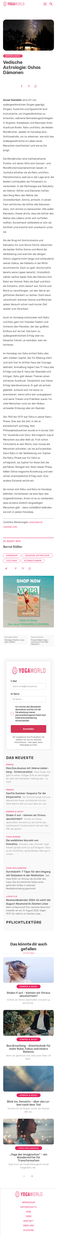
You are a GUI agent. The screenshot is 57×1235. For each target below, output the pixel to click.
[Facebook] (22, 86)
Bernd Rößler (12, 546)
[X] (29, 86)
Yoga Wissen (13, 837)
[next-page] (32, 1176)
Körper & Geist (12, 56)
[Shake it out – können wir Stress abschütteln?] (28, 970)
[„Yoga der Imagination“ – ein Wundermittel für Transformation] (28, 1131)
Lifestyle (11, 896)
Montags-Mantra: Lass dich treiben (14, 641)
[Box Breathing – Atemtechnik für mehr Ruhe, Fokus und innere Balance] (28, 1023)
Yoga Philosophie (16, 868)
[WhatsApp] (36, 86)
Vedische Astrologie (37, 555)
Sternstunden (32, 561)
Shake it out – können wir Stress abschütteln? (28, 994)
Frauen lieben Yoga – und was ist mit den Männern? (40, 642)
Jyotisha (11, 561)
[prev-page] (24, 1176)
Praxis (10, 764)
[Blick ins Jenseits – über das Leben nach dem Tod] (28, 1079)
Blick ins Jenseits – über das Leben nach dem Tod (28, 1103)
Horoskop (12, 555)
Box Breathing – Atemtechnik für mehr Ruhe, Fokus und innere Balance (29, 1049)
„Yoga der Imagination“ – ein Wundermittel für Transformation (28, 1157)
